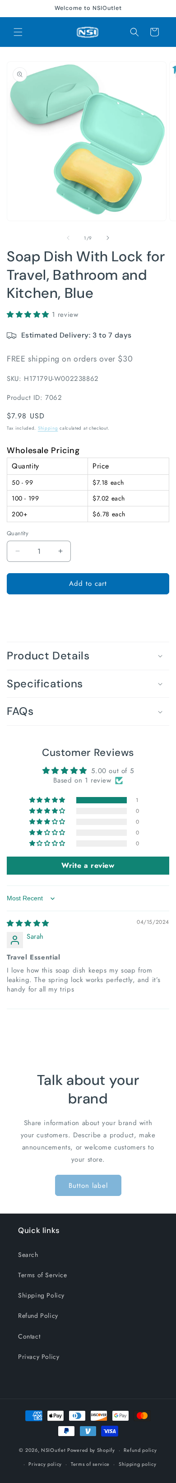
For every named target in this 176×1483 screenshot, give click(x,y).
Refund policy (140, 1450)
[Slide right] (108, 238)
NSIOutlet (53, 1450)
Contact (29, 1336)
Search (28, 1254)
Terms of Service (42, 1274)
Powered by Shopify (91, 1450)
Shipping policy (138, 1464)
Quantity (17, 533)
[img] (28, 923)
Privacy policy (45, 1464)
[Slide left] (68, 238)
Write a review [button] (87, 865)
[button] (18, 32)
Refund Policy (38, 1315)
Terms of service (90, 1464)
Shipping (48, 428)
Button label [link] (88, 1186)
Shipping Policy (41, 1295)
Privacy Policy (38, 1356)
